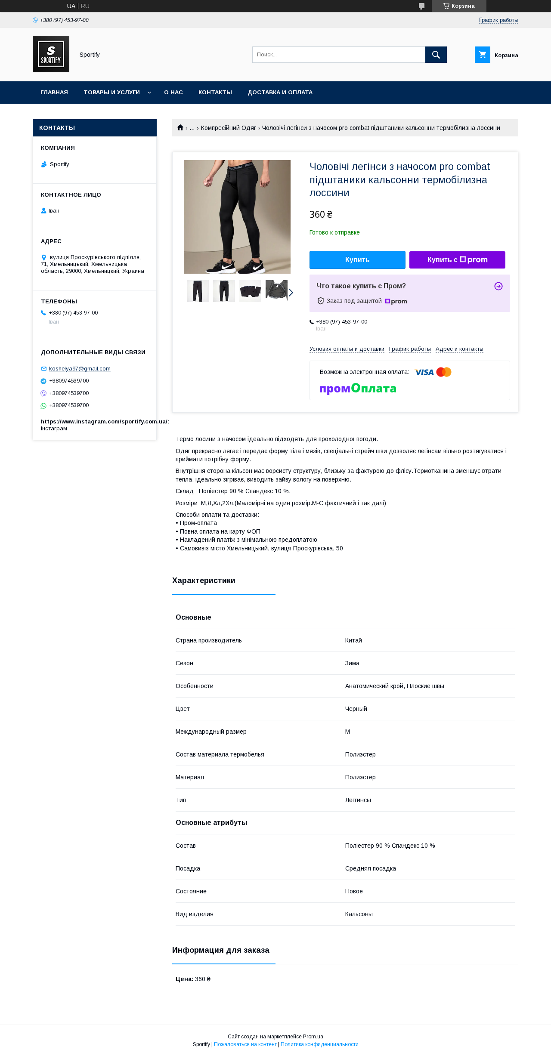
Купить (357, 259)
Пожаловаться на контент (245, 1044)
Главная (54, 92)
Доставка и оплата (280, 92)
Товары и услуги (112, 92)
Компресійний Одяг (228, 127)
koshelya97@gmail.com (80, 368)
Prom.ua (313, 1037)
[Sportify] (51, 70)
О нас (173, 92)
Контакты (215, 92)
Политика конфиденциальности (320, 1044)
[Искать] (436, 54)
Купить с (442, 259)
